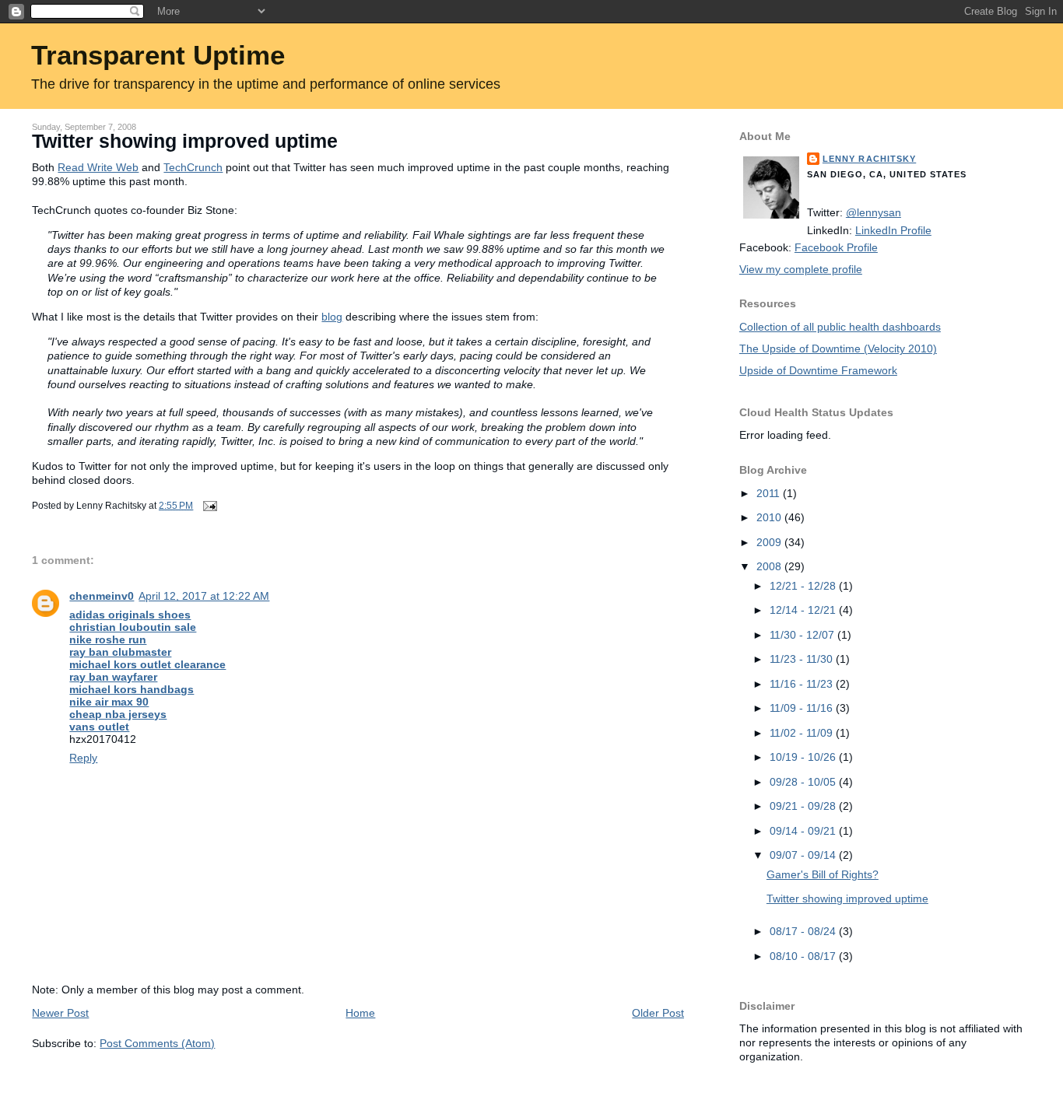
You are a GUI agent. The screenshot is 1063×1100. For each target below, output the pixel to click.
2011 (769, 493)
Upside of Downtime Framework (818, 370)
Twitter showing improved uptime (185, 141)
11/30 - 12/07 (803, 635)
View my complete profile (800, 269)
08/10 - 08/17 (804, 956)
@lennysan (873, 212)
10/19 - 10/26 (804, 757)
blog (331, 316)
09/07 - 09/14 (804, 855)
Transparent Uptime (158, 55)
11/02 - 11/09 (803, 733)
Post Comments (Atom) (157, 1043)
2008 (770, 566)
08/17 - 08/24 (804, 931)
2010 (770, 517)
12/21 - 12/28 (804, 586)
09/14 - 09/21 (804, 831)
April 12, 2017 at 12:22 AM (204, 596)
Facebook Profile (836, 247)
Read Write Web (98, 167)
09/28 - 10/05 (804, 782)
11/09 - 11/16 (803, 708)
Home (360, 1013)
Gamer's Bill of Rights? (823, 874)
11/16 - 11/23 (803, 684)
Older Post (658, 1013)
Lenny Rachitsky (869, 158)
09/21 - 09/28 (804, 806)
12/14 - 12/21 (804, 610)
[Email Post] (207, 505)
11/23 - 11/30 (803, 659)
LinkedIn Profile (893, 230)
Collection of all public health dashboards (840, 327)
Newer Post (60, 1013)
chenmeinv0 (101, 596)
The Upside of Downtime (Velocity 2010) (838, 348)
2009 (770, 542)
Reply (83, 757)
